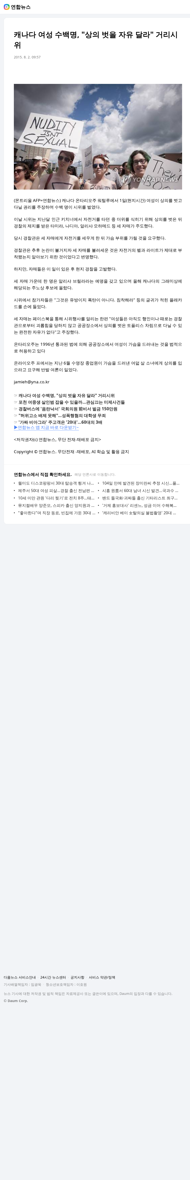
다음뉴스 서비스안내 (20, 977)
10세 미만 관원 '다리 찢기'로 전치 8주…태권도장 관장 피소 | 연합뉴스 (56, 498)
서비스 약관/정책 (102, 977)
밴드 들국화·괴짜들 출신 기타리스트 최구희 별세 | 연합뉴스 (141, 498)
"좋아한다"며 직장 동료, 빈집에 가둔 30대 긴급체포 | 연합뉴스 (56, 513)
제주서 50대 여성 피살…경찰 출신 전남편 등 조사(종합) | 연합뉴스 (56, 490)
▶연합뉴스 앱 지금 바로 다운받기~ (46, 427)
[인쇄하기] (177, 71)
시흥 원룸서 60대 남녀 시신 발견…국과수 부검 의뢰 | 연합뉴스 (141, 490)
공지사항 (77, 977)
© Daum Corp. (16, 1001)
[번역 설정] (157, 71)
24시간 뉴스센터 (53, 977)
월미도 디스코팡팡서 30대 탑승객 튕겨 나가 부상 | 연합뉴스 (56, 483)
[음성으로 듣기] (147, 71)
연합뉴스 (21, 6)
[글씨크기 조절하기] (167, 71)
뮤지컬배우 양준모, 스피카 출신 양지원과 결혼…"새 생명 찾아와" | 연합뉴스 (56, 505)
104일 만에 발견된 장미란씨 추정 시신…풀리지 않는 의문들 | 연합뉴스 (141, 483)
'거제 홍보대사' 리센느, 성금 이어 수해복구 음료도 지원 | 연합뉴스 (141, 505)
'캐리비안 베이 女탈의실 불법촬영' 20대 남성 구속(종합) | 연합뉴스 (141, 513)
